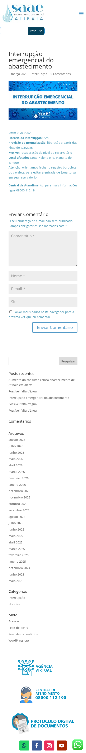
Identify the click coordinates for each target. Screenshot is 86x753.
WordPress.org (19, 640)
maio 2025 (16, 536)
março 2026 (17, 472)
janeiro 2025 (17, 561)
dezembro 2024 (19, 568)
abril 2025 (16, 542)
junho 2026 (16, 453)
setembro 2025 (19, 510)
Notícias (14, 604)
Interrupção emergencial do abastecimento (39, 398)
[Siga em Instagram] (49, 746)
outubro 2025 (18, 504)
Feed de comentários (23, 634)
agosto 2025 (17, 517)
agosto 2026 (17, 440)
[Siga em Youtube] (62, 746)
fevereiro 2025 (19, 555)
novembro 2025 (19, 497)
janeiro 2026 (17, 485)
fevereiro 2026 (19, 478)
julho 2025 (16, 523)
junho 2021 (16, 574)
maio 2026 (16, 459)
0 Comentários (61, 74)
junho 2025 (16, 529)
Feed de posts (18, 628)
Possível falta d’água (23, 391)
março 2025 (17, 549)
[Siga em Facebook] (37, 746)
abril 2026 (16, 465)
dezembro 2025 (19, 491)
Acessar (14, 621)
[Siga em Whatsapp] (24, 746)
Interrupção (39, 74)
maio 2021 (16, 581)
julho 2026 (16, 446)
